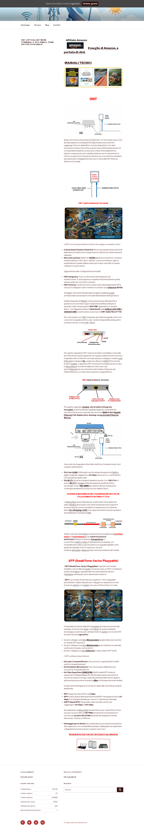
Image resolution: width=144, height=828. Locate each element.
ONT (84, 317)
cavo (87, 651)
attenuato (76, 550)
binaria (73, 505)
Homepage (25, 25)
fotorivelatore (79, 537)
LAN (86, 323)
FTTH (92, 140)
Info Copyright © (70, 777)
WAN (106, 361)
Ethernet (112, 287)
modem (74, 364)
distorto (85, 550)
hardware (69, 574)
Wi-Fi (92, 323)
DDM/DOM (87, 672)
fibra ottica (70, 366)
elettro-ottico (81, 542)
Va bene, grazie (90, 4)
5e (84, 361)
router (112, 293)
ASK (89, 513)
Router (84, 301)
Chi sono (37, 25)
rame (86, 629)
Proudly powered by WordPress (75, 823)
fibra (85, 534)
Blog (47, 25)
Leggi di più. (75, 4)
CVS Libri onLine (26, 777)
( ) (78, 510)
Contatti (56, 25)
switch (76, 585)
